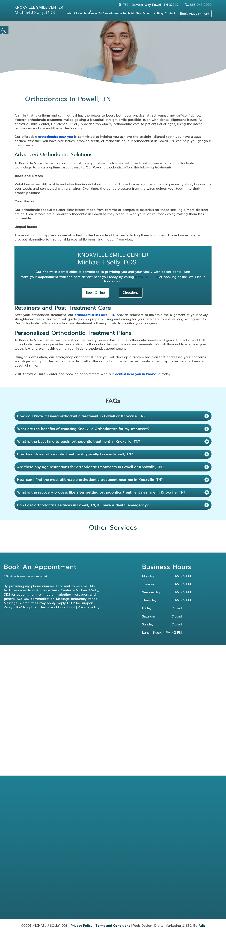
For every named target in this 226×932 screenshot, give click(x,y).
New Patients (144, 13)
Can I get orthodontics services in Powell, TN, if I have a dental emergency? (82, 505)
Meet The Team (91, 823)
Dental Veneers (141, 861)
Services (89, 13)
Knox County (113, 673)
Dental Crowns (160, 818)
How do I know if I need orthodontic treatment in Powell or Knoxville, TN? (81, 416)
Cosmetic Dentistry (143, 818)
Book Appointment (194, 13)
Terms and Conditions (58, 607)
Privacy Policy (88, 607)
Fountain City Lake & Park (151, 669)
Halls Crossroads (126, 669)
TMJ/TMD (138, 866)
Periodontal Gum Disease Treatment (123, 850)
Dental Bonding (121, 823)
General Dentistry (122, 837)
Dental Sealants (121, 856)
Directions (130, 292)
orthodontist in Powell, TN (95, 314)
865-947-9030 (201, 5)
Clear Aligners (159, 861)
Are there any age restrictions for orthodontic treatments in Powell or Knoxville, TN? (90, 467)
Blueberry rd (154, 665)
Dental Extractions (161, 830)
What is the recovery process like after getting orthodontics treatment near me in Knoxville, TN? (101, 492)
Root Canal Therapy (162, 849)
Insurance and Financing (95, 842)
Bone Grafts (158, 873)
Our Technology (91, 837)
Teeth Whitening (122, 861)
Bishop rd (125, 665)
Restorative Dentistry (139, 850)
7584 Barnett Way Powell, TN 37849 (150, 5)
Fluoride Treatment (162, 866)
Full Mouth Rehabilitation (140, 874)
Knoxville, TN (87, 665)
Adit (201, 926)
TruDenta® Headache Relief (116, 13)
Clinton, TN (71, 665)
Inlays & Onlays (141, 837)
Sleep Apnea (159, 856)
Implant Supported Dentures (123, 881)
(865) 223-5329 (146, 276)
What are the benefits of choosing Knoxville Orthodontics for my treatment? (83, 428)
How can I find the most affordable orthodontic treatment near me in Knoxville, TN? (90, 479)
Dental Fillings (159, 823)
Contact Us (89, 846)
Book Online (95, 292)
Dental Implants (121, 830)
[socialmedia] (56, 833)
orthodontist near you (55, 136)
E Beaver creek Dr (71, 669)
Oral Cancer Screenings (119, 843)
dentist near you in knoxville (137, 374)
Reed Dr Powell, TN (107, 665)
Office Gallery (90, 828)
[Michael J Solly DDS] (38, 10)
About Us (73, 13)
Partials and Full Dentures (160, 843)
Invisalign (157, 837)
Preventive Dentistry (119, 867)
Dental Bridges (121, 818)
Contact (170, 13)
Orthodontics (140, 842)
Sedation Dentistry (142, 856)
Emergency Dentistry (139, 831)
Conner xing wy (92, 669)
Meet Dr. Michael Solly (94, 818)
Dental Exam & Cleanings (141, 824)
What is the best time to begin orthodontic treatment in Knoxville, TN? (78, 441)
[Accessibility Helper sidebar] (4, 30)
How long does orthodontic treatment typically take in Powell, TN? (75, 454)
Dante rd (109, 669)
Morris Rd (139, 665)
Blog (160, 13)
